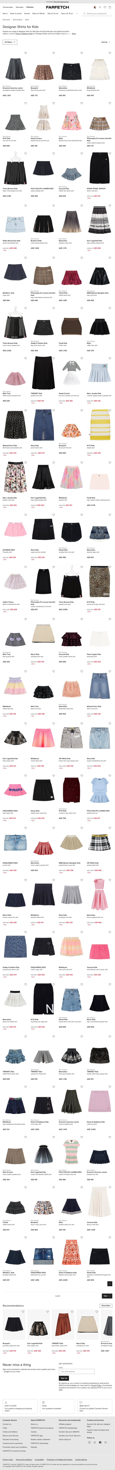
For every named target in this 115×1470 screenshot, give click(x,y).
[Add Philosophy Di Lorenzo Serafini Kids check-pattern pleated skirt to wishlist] (109, 103)
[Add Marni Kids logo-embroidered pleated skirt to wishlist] (109, 984)
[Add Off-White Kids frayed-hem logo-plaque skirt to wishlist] (81, 723)
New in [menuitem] (5, 13)
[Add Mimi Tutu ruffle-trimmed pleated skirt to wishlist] (25, 358)
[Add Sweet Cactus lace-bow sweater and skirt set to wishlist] (81, 358)
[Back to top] (109, 1283)
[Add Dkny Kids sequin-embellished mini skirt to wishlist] (109, 723)
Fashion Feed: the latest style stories (98, 1431)
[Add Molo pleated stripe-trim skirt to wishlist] (81, 1187)
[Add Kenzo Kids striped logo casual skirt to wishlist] (53, 775)
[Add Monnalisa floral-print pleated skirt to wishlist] (81, 1036)
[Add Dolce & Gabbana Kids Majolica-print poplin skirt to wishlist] (81, 1237)
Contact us (7, 1424)
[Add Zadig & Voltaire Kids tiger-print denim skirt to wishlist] (53, 308)
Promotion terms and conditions (15, 1447)
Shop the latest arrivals (61, 1)
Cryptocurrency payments (13, 1443)
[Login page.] (99, 7)
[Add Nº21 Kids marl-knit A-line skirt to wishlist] (25, 103)
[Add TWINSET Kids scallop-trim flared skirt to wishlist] (53, 1036)
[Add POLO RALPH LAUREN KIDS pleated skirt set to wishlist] (109, 775)
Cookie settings (81, 1459)
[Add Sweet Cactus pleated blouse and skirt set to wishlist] (53, 103)
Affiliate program (65, 1424)
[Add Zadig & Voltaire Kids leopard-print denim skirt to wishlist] (25, 932)
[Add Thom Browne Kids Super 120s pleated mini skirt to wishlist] (25, 153)
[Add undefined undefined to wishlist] (23, 1311)
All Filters (8, 42)
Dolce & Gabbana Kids (24, 33)
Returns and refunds (10, 1435)
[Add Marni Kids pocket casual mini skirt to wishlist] (25, 880)
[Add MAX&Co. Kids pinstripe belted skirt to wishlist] (25, 1237)
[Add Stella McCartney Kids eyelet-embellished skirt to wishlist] (25, 205)
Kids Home (6, 19)
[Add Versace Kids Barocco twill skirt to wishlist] (109, 1187)
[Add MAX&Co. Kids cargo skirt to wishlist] (25, 257)
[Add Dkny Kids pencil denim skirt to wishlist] (53, 410)
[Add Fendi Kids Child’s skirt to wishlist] (81, 308)
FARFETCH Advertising (39, 1443)
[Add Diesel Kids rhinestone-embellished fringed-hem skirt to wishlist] (109, 1237)
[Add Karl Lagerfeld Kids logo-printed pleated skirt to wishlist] (109, 205)
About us (34, 1424)
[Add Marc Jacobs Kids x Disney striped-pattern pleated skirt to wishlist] (109, 358)
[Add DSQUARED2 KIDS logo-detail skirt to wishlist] (25, 775)
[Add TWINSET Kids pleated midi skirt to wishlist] (53, 358)
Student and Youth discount (69, 1435)
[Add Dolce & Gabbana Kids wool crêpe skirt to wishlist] (53, 1086)
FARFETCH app (37, 1435)
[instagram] (89, 1442)
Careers (34, 1432)
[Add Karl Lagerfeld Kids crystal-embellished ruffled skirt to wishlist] (53, 1137)
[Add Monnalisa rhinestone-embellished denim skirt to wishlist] (81, 53)
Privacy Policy (96, 1385)
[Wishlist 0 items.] (104, 7)
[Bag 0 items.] (109, 7)
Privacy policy (8, 1459)
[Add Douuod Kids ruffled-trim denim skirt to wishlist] (81, 153)
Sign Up (64, 1378)
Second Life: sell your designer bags (98, 1425)
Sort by (104, 42)
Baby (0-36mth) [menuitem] (38, 13)
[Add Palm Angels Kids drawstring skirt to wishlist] (109, 619)
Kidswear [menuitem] (30, 7)
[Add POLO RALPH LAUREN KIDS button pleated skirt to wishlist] (53, 153)
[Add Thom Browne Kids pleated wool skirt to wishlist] (81, 567)
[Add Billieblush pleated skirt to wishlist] (81, 462)
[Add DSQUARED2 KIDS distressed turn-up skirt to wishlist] (53, 1237)
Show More (106, 1306)
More (74, 33)
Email (60, 1367)
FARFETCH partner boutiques (42, 1428)
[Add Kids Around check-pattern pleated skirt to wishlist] (25, 1137)
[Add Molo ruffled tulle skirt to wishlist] (109, 308)
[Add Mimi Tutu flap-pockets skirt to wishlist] (25, 619)
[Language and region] (95, 7)
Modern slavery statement (40, 1439)
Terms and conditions (24, 1459)
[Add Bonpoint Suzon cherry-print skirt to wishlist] (53, 1187)
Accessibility (39, 1459)
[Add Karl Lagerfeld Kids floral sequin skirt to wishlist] (25, 723)
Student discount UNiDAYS (69, 1432)
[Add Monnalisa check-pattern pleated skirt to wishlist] (53, 827)
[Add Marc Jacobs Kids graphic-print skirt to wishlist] (25, 462)
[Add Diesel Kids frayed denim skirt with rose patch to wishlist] (81, 984)
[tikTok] (94, 1442)
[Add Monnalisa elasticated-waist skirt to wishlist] (81, 671)
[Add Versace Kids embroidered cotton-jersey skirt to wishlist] (109, 932)
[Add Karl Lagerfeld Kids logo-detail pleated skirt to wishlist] (53, 462)
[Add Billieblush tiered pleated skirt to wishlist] (109, 53)
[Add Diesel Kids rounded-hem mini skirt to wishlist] (81, 514)
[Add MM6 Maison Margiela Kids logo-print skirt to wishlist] (109, 257)
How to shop (11, 1406)
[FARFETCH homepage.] (57, 7)
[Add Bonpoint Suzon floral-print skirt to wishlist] (53, 53)
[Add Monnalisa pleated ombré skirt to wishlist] (81, 205)
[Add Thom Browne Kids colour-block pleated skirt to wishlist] (25, 308)
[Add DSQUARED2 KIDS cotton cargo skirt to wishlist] (53, 932)
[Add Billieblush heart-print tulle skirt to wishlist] (81, 932)
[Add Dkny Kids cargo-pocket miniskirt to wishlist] (53, 514)
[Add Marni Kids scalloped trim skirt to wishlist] (53, 619)
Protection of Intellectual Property (59, 1459)
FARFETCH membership (68, 1428)
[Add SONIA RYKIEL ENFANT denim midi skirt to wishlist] (109, 153)
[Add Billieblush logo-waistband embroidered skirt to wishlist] (25, 1086)
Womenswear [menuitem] (8, 7)
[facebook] (100, 1442)
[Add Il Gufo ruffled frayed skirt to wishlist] (25, 1187)
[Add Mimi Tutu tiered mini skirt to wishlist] (53, 671)
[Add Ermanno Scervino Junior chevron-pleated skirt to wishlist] (81, 1086)
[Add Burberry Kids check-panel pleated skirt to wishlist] (53, 205)
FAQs (44, 1406)
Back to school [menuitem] (16, 13)
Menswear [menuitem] (19, 7)
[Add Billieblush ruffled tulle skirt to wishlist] (25, 671)
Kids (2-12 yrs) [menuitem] (53, 13)
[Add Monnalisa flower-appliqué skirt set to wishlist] (109, 880)
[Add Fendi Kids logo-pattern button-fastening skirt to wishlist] (109, 462)
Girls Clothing (17, 19)
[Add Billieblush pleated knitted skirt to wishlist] (53, 880)
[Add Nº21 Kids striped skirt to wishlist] (109, 410)
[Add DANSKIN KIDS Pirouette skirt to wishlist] (25, 514)
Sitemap (34, 1447)
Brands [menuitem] (27, 13)
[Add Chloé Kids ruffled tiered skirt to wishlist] (81, 257)
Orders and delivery (10, 1432)
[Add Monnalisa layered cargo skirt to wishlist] (109, 514)
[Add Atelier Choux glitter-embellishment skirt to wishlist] (25, 567)
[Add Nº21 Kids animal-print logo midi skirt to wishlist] (109, 567)
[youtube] (105, 1442)
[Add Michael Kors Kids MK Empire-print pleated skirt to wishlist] (25, 410)
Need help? (84, 1406)
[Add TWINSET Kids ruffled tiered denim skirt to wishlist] (25, 1036)
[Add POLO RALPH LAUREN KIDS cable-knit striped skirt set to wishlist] (81, 1137)
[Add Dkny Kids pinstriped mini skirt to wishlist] (81, 880)
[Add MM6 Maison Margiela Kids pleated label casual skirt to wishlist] (81, 827)
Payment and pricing (10, 1439)
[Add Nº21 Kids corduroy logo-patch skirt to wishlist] (81, 775)
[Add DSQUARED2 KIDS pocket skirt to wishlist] (25, 827)
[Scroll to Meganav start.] (76, 13)
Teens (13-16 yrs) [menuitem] (67, 13)
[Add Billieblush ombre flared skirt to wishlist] (53, 723)
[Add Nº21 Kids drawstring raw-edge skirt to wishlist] (53, 984)
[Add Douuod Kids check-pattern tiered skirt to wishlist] (81, 619)
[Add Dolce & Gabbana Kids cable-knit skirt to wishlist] (109, 1086)
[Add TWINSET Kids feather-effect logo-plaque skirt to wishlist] (109, 1036)
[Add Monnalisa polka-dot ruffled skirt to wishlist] (25, 984)
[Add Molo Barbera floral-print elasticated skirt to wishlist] (81, 103)
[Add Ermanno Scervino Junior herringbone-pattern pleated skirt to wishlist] (25, 53)
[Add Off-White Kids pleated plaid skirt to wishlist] (109, 827)
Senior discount (65, 1439)
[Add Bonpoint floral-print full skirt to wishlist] (81, 410)
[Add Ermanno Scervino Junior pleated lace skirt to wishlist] (109, 1137)
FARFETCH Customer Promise (14, 1451)
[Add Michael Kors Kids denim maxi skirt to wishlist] (109, 671)
